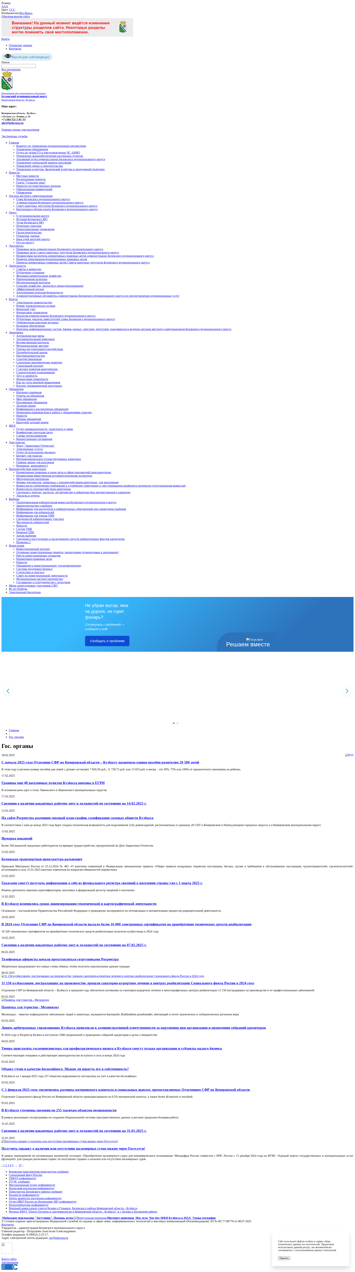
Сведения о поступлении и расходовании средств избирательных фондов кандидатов (70, 539)
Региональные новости (30, 179)
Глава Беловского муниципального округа (43, 199)
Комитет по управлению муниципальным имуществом (51, 145)
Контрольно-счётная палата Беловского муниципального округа (57, 209)
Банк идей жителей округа (33, 239)
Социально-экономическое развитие (39, 362)
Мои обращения (26, 399)
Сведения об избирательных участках (40, 519)
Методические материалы (32, 479)
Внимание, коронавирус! (32, 465)
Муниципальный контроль (33, 282)
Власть (13, 299)
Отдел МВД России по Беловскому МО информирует (43, 1201)
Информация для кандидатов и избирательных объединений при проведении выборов (71, 509)
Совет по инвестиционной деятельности (42, 575)
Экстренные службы (14, 136)
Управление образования (32, 149)
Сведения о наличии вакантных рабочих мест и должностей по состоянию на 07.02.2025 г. (74, 945)
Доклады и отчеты (28, 495)
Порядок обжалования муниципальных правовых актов (51, 259)
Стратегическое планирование (35, 372)
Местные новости (27, 175)
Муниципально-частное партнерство (39, 578)
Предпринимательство (30, 355)
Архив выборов (26, 535)
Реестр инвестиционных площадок (38, 555)
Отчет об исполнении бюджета (35, 452)
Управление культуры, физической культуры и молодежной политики (60, 169)
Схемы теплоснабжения (31, 435)
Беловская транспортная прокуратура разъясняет (41, 859)
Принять (284, 1258)
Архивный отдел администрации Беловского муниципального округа (60, 159)
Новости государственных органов (38, 185)
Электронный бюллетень (25, 592)
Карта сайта (8, 1259)
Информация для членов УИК (35, 515)
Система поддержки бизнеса (34, 568)
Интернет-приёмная (29, 392)
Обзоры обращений (28, 419)
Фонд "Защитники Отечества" (35, 445)
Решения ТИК (25, 532)
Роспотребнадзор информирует (28, 1204)
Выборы (14, 499)
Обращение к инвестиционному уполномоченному (48, 565)
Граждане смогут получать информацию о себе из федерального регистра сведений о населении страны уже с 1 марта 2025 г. (102, 883)
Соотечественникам (29, 359)
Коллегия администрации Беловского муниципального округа (55, 315)
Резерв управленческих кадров (35, 305)
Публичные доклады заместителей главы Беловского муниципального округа (65, 319)
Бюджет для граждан (29, 455)
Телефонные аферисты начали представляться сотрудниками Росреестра (60, 959)
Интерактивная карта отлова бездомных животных (48, 459)
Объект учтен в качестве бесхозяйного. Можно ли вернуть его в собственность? (65, 1069)
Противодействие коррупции (27, 469)
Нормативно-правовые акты (34, 559)
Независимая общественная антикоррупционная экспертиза (54, 475)
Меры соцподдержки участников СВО (33, 585)
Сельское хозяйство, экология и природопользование (49, 285)
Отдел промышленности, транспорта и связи (44, 429)
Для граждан (17, 442)
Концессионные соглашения (34, 439)
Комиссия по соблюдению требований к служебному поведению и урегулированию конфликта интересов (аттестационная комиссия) (101, 485)
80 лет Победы (18, 588)
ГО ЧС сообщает (19, 1181)
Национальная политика (31, 279)
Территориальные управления (35, 229)
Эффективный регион (30, 289)
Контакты (15, 48)
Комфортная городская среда (34, 432)
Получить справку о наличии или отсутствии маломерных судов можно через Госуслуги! (73, 1148)
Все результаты (11, 69)
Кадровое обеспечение (30, 325)
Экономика (16, 332)
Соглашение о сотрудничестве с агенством (43, 582)
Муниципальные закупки (32, 345)
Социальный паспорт (29, 365)
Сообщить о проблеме (107, 641)
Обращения (16, 389)
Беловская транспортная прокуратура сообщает (39, 1171)
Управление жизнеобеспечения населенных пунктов (49, 155)
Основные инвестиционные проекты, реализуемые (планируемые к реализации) (67, 552)
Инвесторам (16, 545)
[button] (174, 723)
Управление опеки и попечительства (39, 165)
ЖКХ (12, 425)
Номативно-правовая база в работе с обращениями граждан (54, 412)
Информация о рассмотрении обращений (42, 409)
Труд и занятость (26, 375)
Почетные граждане (29, 225)
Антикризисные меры (30, 335)
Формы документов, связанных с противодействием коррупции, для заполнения (67, 482)
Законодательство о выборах (34, 505)
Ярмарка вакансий (16, 838)
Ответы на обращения (30, 395)
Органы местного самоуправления (31, 195)
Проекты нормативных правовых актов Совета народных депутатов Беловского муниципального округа (83, 262)
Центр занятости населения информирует (35, 1198)
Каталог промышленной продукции (39, 385)
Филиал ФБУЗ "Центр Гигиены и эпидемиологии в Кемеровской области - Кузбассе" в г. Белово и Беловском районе (83, 1211)
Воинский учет (26, 309)
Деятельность (17, 265)
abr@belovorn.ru (12, 123)
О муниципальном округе (32, 215)
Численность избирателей (32, 522)
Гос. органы (16, 737)
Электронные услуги (29, 449)
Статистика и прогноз (30, 572)
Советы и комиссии (28, 269)
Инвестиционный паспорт (33, 549)
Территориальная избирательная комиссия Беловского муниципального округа (66, 502)
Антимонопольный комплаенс (35, 339)
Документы (16, 245)
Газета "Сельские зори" (31, 182)
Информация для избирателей (35, 512)
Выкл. (29, 13)
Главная (14, 142)
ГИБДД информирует (22, 1178)
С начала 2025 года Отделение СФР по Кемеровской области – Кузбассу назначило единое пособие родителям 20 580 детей (100, 762)
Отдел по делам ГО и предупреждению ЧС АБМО (48, 152)
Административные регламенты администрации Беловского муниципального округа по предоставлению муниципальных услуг (98, 295)
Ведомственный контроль (32, 342)
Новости (14, 172)
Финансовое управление (32, 312)
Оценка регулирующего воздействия (39, 349)
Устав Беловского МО (30, 222)
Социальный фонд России (25, 1175)
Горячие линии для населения (20, 129)
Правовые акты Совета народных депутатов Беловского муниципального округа (67, 252)
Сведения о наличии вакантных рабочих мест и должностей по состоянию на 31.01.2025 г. (74, 1131)
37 (20, 1165)
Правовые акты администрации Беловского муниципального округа (59, 249)
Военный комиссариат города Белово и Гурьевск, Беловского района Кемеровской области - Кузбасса (73, 1208)
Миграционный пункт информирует (32, 1185)
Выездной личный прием (32, 422)
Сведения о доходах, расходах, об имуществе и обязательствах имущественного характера (73, 492)
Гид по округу (25, 242)
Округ (13, 212)
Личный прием (26, 405)
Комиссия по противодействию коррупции (43, 489)
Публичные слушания (30, 272)
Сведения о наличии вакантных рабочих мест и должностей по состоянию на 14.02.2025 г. (74, 803)
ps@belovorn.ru (58, 1237)
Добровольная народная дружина (37, 322)
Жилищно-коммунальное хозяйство (38, 275)
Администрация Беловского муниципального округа (49, 202)
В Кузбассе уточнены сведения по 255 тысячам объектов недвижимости (58, 1110)
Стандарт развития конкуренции (37, 369)
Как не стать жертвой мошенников (38, 382)
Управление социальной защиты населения (43, 162)
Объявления (24, 192)
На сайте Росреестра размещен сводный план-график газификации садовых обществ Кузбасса (77, 818)
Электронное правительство (34, 302)
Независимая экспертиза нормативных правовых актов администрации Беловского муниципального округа (85, 255)
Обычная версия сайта (15, 16)
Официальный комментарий (34, 189)
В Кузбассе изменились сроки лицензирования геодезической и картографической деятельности (78, 904)
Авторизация (9, 1262)
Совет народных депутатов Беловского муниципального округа (56, 205)
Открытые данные (20, 45)
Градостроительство (29, 232)
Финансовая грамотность (32, 379)
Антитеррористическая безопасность (39, 292)
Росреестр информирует (24, 1195)
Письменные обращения (31, 402)
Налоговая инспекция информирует (32, 1188)
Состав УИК (24, 529)
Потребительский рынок (32, 352)
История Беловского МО (32, 219)
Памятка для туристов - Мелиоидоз (30, 1007)
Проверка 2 (23, 542)
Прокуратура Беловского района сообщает (35, 1191)
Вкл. (22, 13)
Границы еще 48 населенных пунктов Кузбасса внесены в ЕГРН (53, 783)
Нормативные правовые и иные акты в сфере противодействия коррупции (63, 472)
